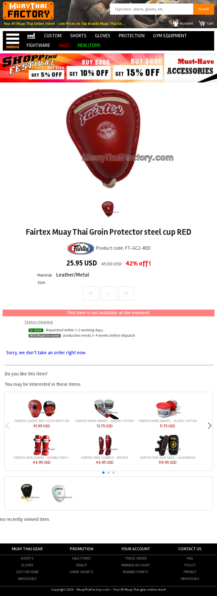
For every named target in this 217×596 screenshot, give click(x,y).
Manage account (135, 565)
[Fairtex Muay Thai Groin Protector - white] (59, 503)
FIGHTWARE (38, 45)
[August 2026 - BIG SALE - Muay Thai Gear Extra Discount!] (82, 81)
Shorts (27, 558)
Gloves (27, 565)
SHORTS (78, 36)
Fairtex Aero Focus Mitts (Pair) (42, 421)
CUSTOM (53, 36)
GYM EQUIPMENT (170, 36)
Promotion (81, 549)
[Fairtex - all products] (81, 248)
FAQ (190, 558)
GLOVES (102, 36)
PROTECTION (132, 36)
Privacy (190, 572)
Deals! (81, 565)
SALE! (63, 45)
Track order (136, 558)
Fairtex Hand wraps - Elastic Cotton (104, 421)
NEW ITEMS (89, 45)
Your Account (135, 549)
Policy (190, 565)
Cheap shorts (81, 572)
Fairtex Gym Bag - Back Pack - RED (167, 458)
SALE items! (81, 558)
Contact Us (189, 549)
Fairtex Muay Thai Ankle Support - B (104, 458)
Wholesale (27, 579)
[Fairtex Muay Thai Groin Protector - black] (26, 503)
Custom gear (27, 572)
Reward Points (135, 572)
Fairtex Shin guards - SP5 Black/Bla (167, 421)
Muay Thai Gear (27, 549)
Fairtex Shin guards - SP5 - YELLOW (42, 458)
